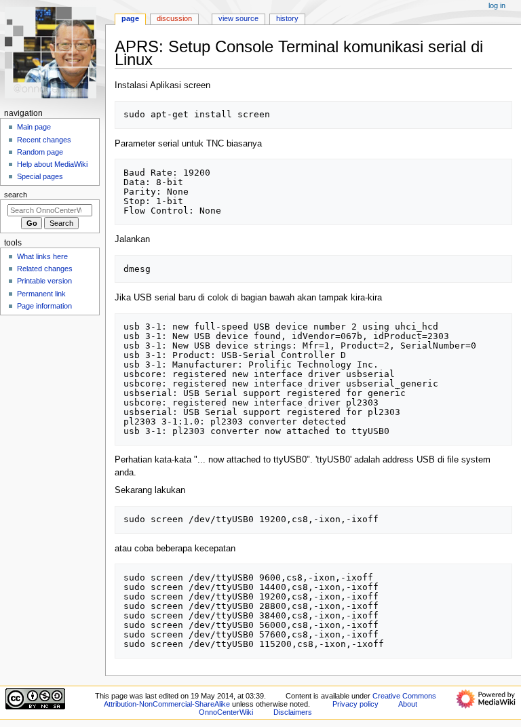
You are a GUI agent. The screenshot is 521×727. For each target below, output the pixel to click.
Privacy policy (355, 704)
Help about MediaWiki (52, 164)
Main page (34, 127)
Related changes (45, 268)
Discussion (174, 18)
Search (15, 195)
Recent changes (44, 140)
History (287, 18)
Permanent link (41, 294)
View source (238, 18)
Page (130, 18)
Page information (44, 306)
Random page (40, 152)
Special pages (40, 176)
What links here (42, 256)
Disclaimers (292, 712)
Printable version (44, 281)
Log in (496, 5)
